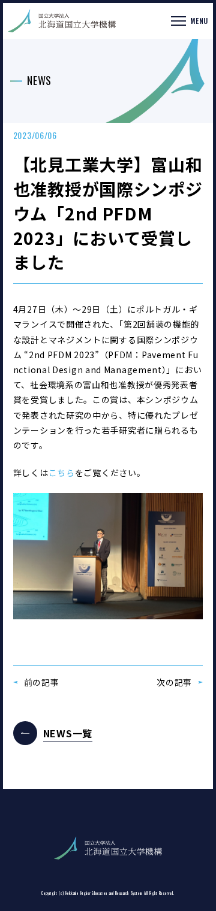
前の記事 (41, 682)
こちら (62, 473)
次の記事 (174, 682)
